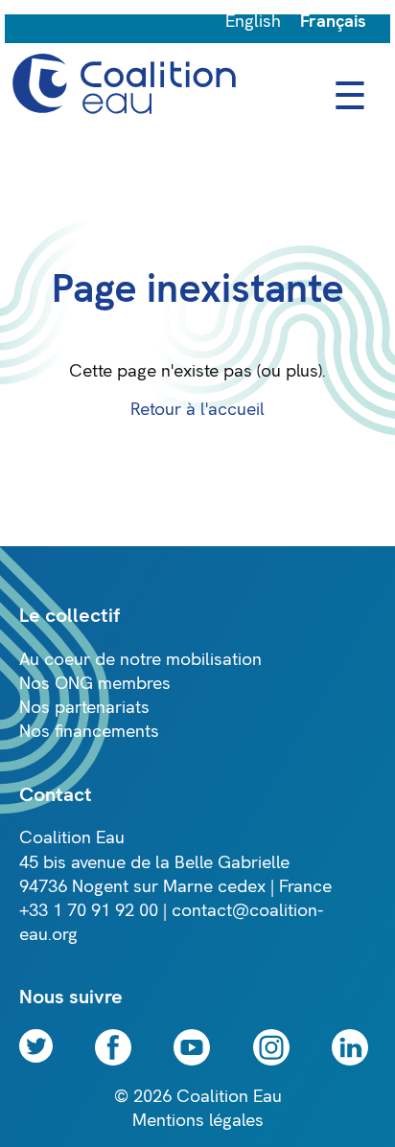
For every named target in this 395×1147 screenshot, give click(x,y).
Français (333, 21)
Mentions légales (198, 1121)
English (253, 21)
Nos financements (89, 732)
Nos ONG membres (95, 684)
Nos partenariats (84, 708)
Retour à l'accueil (197, 410)
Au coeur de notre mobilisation (140, 660)
